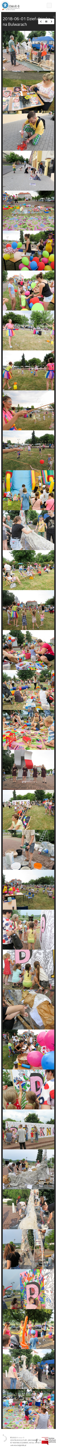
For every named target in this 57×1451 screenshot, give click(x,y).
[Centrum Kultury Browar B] (10, 5)
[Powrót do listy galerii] (46, 21)
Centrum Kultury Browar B (37, 1441)
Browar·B (20, 1437)
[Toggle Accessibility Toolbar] (5, 5)
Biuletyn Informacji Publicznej (49, 1441)
